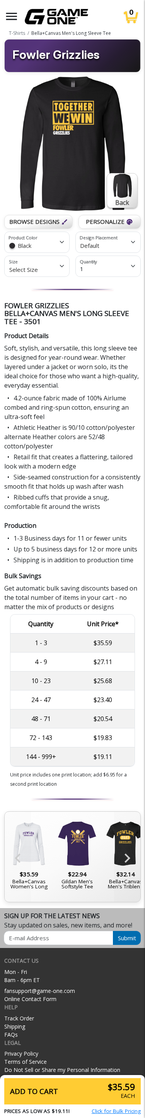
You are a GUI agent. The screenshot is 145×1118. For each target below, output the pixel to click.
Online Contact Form (30, 999)
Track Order (19, 1018)
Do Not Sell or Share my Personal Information (62, 1069)
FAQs (11, 1034)
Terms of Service (25, 1061)
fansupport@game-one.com (39, 990)
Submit (127, 938)
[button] (11, 16)
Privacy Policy (21, 1053)
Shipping (14, 1026)
